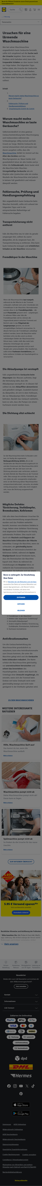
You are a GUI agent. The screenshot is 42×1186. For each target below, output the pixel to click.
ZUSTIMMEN (21, 597)
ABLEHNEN (21, 610)
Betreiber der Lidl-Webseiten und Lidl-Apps (22, 582)
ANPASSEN (21, 604)
